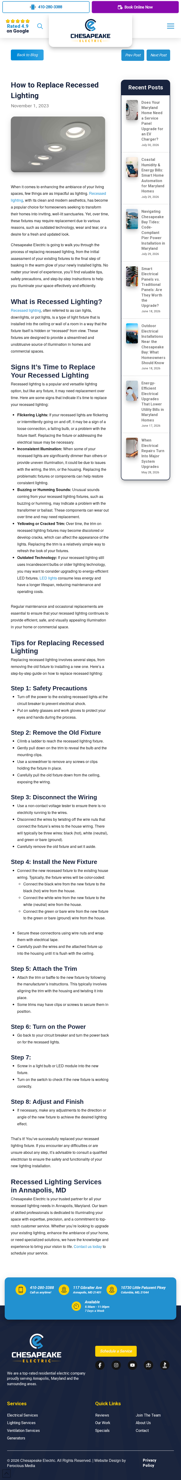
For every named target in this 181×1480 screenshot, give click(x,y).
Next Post (158, 55)
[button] (39, 26)
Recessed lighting (26, 310)
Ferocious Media (21, 1465)
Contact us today (88, 1246)
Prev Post (132, 55)
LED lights (48, 578)
